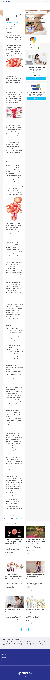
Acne (31, 643)
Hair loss (35, 643)
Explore (25, 8)
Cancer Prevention (27, 644)
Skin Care (14, 643)
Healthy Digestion (37, 644)
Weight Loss (30, 641)
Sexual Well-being (10, 515)
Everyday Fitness (15, 641)
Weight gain (19, 644)
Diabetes (8, 643)
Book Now (36, 98)
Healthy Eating (6, 641)
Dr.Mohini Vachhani (12, 22)
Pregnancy (19, 643)
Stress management (10, 644)
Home (5, 8)
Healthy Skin (26, 643)
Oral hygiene (23, 641)
